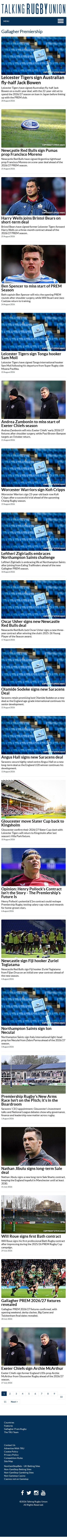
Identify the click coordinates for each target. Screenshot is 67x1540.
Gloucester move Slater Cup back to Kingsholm (32, 823)
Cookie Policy (11, 1451)
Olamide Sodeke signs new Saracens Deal (32, 691)
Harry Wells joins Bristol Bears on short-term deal (31, 220)
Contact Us (9, 1445)
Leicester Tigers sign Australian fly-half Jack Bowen (32, 80)
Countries (9, 1422)
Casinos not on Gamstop (16, 1479)
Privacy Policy (11, 1455)
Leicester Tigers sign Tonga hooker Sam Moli (31, 356)
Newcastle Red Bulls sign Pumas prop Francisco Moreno (29, 152)
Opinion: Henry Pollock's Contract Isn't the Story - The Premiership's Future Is (31, 893)
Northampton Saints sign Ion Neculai (26, 1030)
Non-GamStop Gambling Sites (19, 1472)
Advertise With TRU (14, 1448)
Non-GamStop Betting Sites (17, 1469)
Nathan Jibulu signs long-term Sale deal (31, 1170)
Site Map (8, 1461)
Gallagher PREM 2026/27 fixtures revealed (30, 1302)
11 (5, 1401)
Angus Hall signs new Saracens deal (32, 757)
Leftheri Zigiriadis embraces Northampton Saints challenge (28, 555)
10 (61, 1397)
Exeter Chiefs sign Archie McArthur (32, 1368)
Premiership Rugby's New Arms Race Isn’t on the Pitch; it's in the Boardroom (29, 1100)
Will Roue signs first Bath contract (31, 1236)
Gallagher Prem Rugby (15, 1429)
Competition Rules (13, 1458)
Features (8, 1425)
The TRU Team (11, 1432)
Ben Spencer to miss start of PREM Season (31, 288)
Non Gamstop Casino (14, 1476)
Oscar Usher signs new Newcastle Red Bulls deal (30, 623)
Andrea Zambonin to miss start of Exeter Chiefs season (30, 424)
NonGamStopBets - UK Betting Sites (22, 1466)
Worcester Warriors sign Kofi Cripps (33, 490)
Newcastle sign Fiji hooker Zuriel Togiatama (30, 963)
